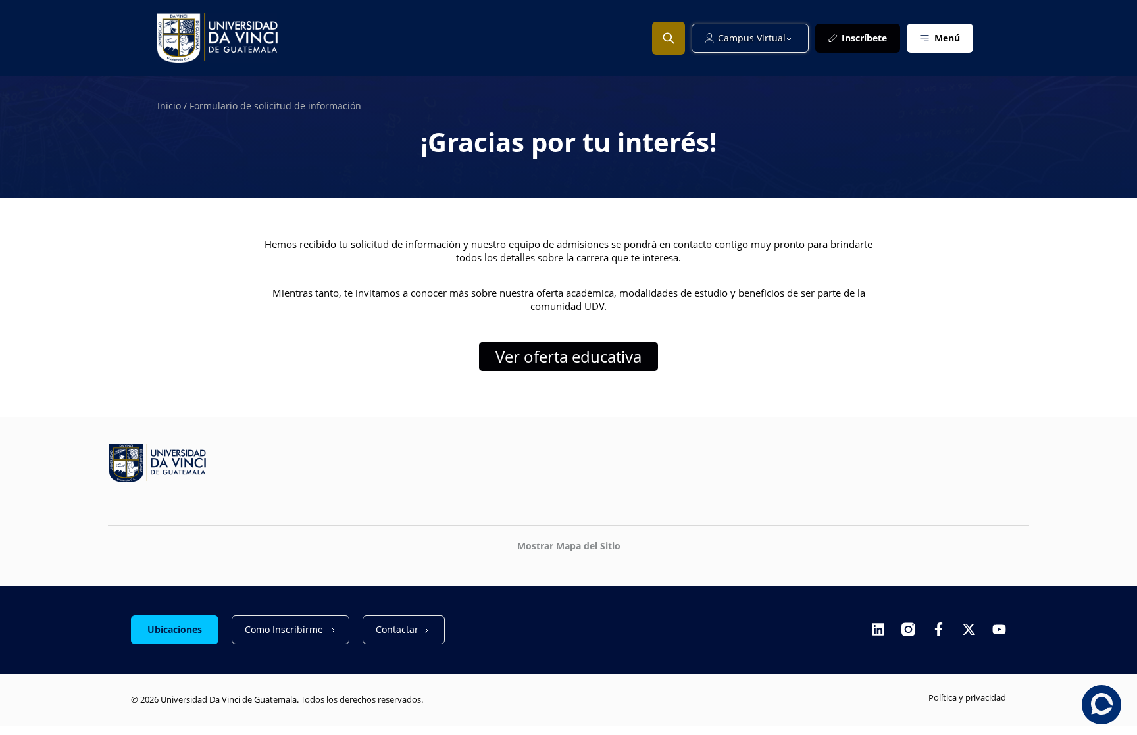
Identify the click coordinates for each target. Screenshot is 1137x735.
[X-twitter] (969, 629)
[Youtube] (999, 629)
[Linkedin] (878, 629)
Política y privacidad (967, 697)
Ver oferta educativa (568, 356)
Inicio (169, 105)
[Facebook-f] (939, 629)
